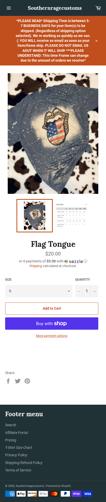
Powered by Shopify (58, 486)
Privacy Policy (16, 455)
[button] (53, 261)
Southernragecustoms (53, 8)
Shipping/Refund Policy (23, 463)
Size (8, 279)
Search (10, 425)
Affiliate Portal (16, 433)
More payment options (51, 336)
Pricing (10, 440)
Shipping (35, 266)
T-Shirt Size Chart (18, 448)
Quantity (82, 279)
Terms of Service (18, 470)
